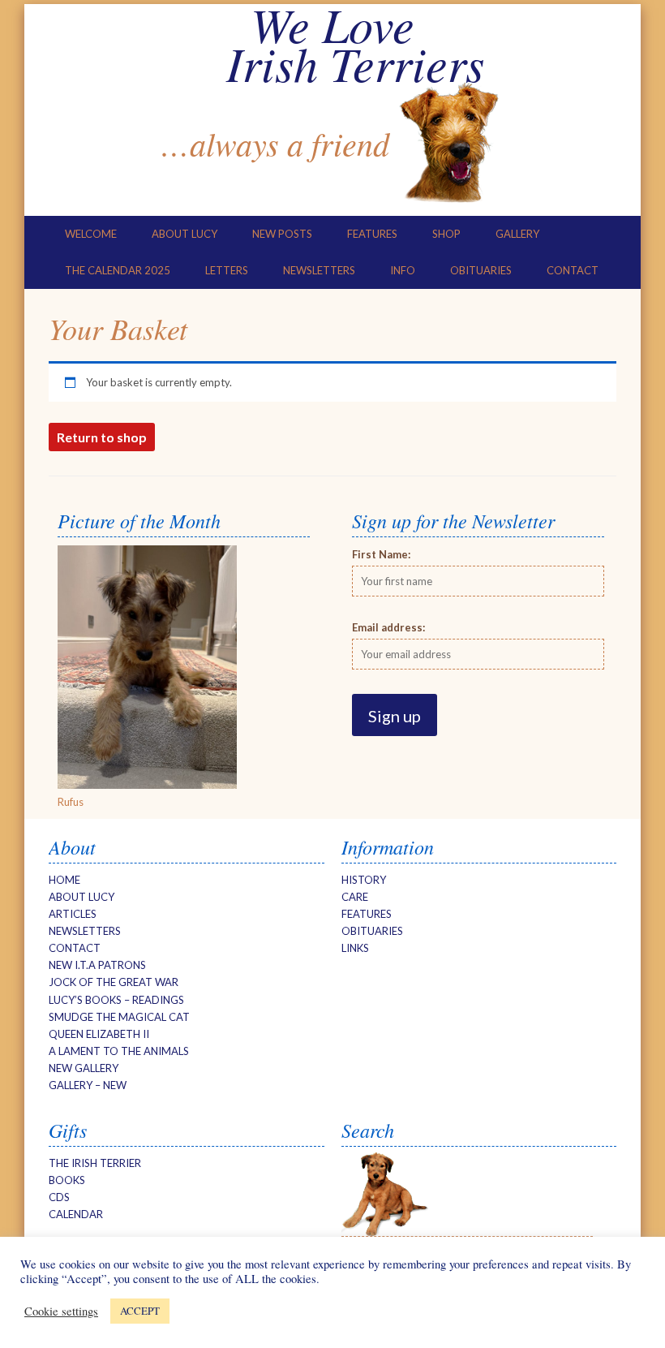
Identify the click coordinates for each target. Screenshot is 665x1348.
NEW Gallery (83, 1068)
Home (64, 879)
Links (355, 947)
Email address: (388, 627)
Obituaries (481, 270)
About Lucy (184, 233)
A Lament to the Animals (119, 1050)
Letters (226, 270)
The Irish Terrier (95, 1162)
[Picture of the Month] (147, 784)
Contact (572, 270)
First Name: (381, 554)
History (363, 879)
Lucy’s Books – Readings (116, 999)
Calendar (76, 1214)
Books (67, 1180)
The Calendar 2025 (117, 270)
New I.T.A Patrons (97, 964)
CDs (59, 1197)
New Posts (282, 233)
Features (372, 233)
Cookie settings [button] (61, 1311)
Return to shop (102, 437)
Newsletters (319, 270)
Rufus (71, 801)
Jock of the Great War (113, 981)
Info (402, 270)
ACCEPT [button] (140, 1310)
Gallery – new (88, 1085)
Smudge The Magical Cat (119, 1016)
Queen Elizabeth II (99, 1033)
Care (354, 896)
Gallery (517, 233)
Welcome (91, 233)
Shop (446, 233)
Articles (73, 913)
